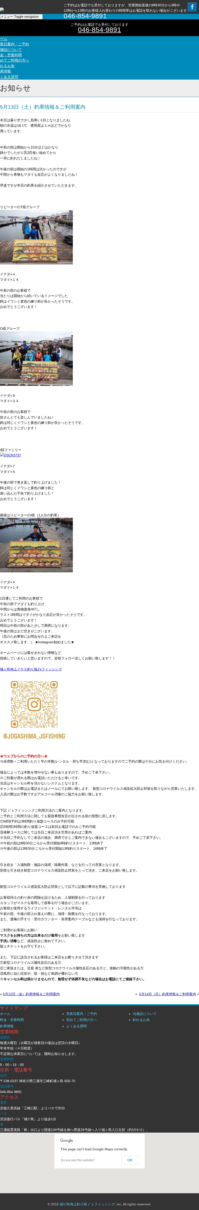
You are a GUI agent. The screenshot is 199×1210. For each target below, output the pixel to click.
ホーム (5, 1014)
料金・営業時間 (12, 1020)
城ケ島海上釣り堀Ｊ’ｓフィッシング (87, 1204)
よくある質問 (76, 1026)
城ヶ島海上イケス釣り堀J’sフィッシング (31, 669)
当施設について (145, 1014)
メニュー (19, 16)
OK (129, 1160)
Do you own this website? (78, 1160)
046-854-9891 (99, 29)
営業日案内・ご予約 (81, 1014)
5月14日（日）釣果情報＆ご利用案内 (167, 994)
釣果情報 (7, 1026)
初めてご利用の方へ (81, 1020)
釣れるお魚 (141, 1020)
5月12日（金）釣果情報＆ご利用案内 (31, 994)
